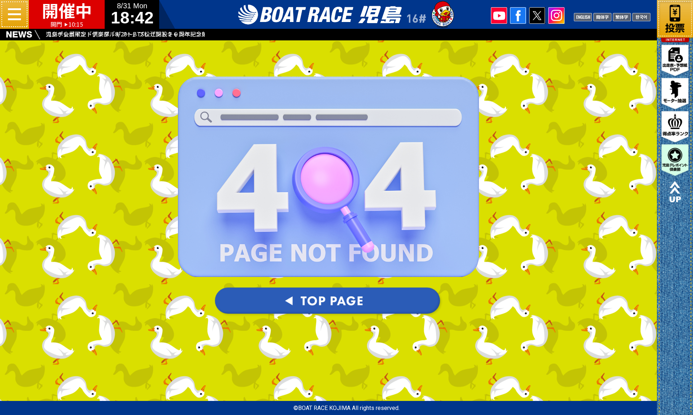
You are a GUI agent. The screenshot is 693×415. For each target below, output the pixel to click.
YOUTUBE (499, 15)
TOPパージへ (328, 302)
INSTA (556, 15)
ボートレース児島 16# (346, 14)
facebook (518, 15)
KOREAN (641, 16)
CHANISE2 (622, 16)
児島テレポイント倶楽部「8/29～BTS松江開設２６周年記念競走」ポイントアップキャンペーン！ (138, 34)
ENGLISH (583, 16)
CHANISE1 (602, 16)
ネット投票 (675, 17)
